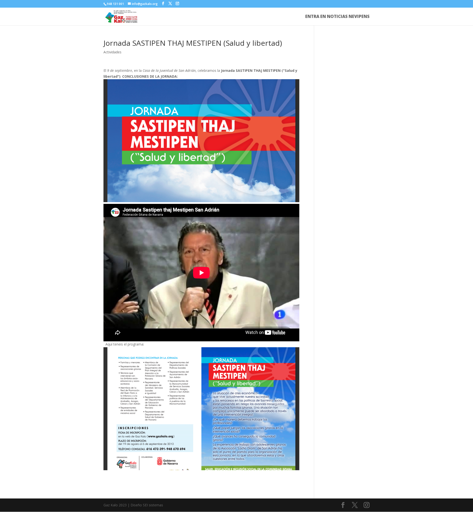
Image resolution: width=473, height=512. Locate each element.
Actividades (112, 52)
